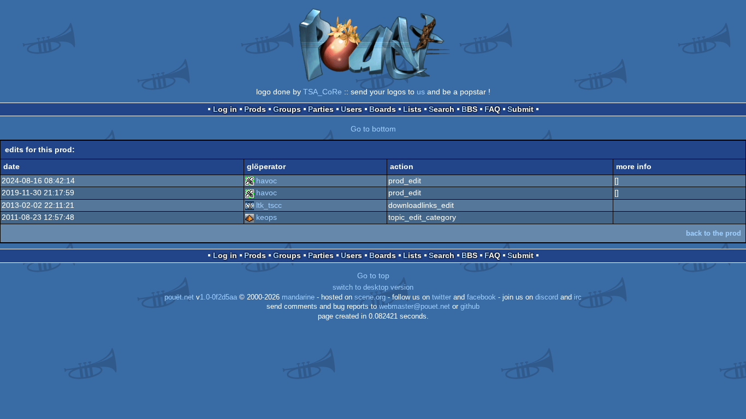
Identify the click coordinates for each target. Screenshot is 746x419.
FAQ (492, 109)
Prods (255, 109)
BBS (469, 109)
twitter (441, 297)
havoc (266, 180)
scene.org (370, 297)
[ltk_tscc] (249, 205)
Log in (225, 109)
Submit (520, 109)
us (421, 91)
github (469, 306)
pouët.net (179, 297)
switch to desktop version (373, 287)
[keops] (249, 217)
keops (266, 217)
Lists (412, 109)
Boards (382, 109)
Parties (321, 109)
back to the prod (713, 233)
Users (351, 109)
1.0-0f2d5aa (218, 297)
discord (546, 297)
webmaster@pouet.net (414, 306)
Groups (287, 109)
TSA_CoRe (322, 91)
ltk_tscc (269, 205)
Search (441, 109)
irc (578, 297)
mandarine (298, 297)
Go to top (373, 275)
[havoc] (249, 180)
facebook (481, 297)
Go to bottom (373, 128)
